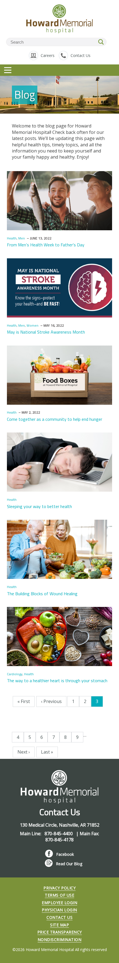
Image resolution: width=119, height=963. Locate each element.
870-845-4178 (59, 840)
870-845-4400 (59, 834)
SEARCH (101, 42)
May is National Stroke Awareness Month (46, 332)
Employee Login (59, 902)
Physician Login (59, 909)
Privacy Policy (59, 888)
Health (12, 238)
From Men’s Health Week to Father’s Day (45, 244)
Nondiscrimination (60, 939)
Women (32, 325)
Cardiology (14, 674)
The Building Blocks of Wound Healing (42, 593)
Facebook (65, 854)
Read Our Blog (69, 863)
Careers (48, 55)
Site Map (59, 924)
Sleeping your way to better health (39, 506)
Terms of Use (59, 895)
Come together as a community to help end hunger (54, 419)
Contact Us (80, 55)
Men (21, 238)
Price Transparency (59, 932)
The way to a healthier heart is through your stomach (57, 680)
